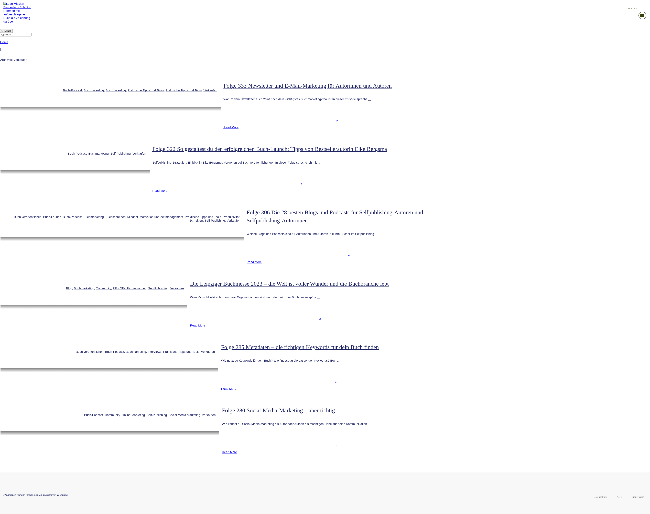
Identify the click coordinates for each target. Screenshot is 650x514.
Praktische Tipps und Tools (146, 90)
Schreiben (196, 220)
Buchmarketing (94, 90)
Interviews (154, 351)
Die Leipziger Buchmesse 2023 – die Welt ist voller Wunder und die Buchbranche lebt (289, 284)
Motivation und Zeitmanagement (161, 217)
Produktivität (231, 217)
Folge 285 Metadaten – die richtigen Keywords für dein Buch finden (300, 347)
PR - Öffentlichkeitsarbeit (129, 288)
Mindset (132, 217)
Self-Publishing (120, 153)
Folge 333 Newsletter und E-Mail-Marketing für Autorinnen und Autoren (307, 86)
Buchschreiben (115, 217)
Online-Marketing (133, 415)
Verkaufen (210, 90)
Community (103, 288)
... (369, 99)
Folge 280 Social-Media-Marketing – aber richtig (278, 410)
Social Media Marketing (184, 415)
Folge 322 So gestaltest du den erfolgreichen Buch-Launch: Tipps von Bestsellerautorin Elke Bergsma (269, 149)
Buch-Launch (52, 217)
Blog (69, 288)
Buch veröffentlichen (27, 217)
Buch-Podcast (72, 90)
